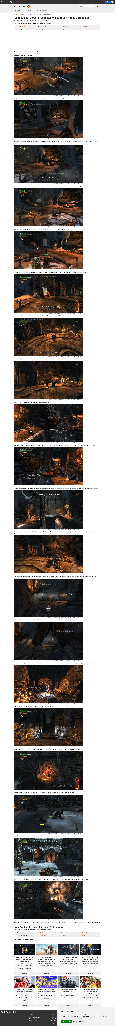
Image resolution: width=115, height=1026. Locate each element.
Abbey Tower (64, 29)
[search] (45, 1)
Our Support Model (33, 1018)
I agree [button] (63, 1021)
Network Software (55, 1018)
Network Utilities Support (35, 1017)
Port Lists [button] (23, 10)
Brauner (84, 29)
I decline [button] (69, 1021)
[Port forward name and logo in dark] (22, 6)
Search (98, 6)
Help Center (35, 1)
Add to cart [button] (109, 1)
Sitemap (41, 1)
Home (15, 14)
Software (29, 1)
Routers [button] (17, 10)
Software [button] (30, 10)
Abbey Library (43, 29)
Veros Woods (64, 26)
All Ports (53, 1022)
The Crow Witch (43, 26)
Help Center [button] (37, 10)
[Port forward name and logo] (7, 1)
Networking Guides (33, 1020)
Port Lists (23, 1)
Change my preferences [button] (78, 1021)
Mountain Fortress (23, 26)
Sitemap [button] (44, 10)
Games (52, 1023)
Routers (18, 1)
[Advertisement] (57, 40)
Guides (20, 14)
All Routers (53, 1020)
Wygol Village (85, 26)
